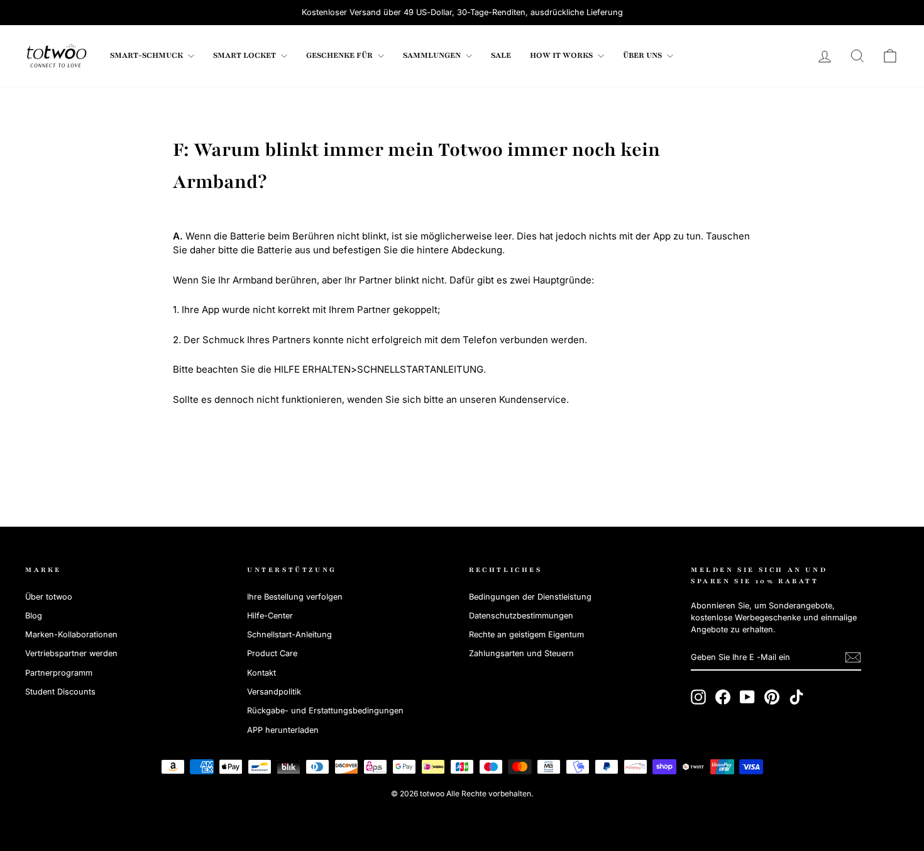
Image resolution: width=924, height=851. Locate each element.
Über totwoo (48, 596)
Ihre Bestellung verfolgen (295, 596)
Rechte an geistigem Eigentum (526, 634)
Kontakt (261, 673)
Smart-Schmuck (147, 55)
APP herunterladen (283, 730)
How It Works (562, 55)
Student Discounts (60, 691)
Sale (501, 55)
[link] (56, 56)
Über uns (643, 55)
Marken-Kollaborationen (71, 634)
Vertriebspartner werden (71, 653)
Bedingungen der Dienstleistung (530, 596)
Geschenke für (340, 55)
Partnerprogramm (58, 673)
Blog (33, 615)
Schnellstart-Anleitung (289, 634)
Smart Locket (245, 55)
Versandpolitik (274, 691)
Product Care (272, 653)
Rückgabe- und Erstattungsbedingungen (325, 710)
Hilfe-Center (270, 615)
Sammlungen (433, 55)
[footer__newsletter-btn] (853, 657)
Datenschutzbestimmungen (521, 615)
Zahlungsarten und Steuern (521, 653)
